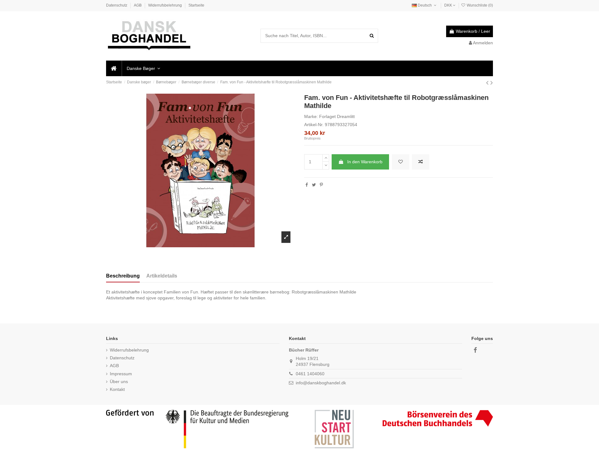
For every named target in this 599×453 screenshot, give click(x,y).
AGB (138, 5)
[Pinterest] (321, 184)
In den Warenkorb (364, 161)
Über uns (119, 381)
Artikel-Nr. (314, 124)
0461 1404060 (310, 373)
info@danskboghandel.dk (321, 382)
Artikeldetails (161, 275)
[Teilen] (306, 184)
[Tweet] (314, 184)
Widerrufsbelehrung (165, 5)
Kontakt (117, 389)
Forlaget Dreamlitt (337, 116)
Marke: (311, 116)
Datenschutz (117, 5)
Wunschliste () (479, 5)
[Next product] (491, 82)
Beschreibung (123, 275)
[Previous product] (488, 82)
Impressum (121, 373)
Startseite (196, 5)
